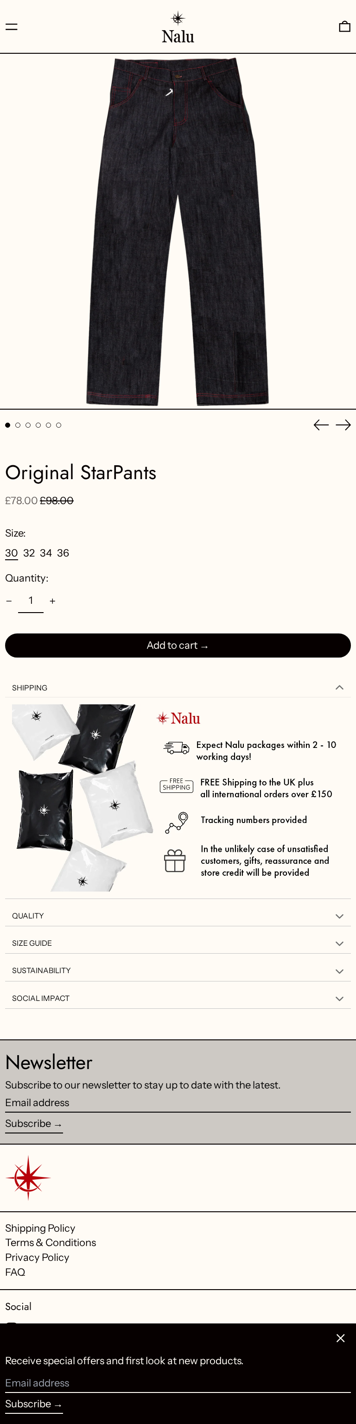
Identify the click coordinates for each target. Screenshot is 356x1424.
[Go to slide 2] (17, 425)
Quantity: (27, 578)
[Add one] (53, 601)
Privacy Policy (37, 1257)
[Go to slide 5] (48, 425)
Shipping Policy (40, 1228)
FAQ (15, 1272)
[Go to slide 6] (58, 425)
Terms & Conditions (50, 1242)
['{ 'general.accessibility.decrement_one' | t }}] (9, 601)
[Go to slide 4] (38, 425)
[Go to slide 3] (28, 425)
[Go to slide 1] (7, 425)
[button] (344, 26)
